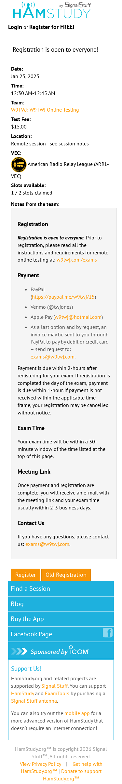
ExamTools (57, 693)
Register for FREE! (51, 27)
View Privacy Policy (40, 764)
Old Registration (66, 574)
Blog (17, 604)
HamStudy (22, 693)
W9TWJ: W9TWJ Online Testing (45, 109)
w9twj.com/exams (77, 259)
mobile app (77, 713)
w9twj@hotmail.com (78, 317)
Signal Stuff (54, 686)
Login (15, 27)
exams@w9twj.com (53, 356)
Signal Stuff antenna (34, 700)
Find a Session (30, 588)
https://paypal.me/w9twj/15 (63, 296)
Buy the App (27, 619)
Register (25, 574)
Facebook (31, 634)
